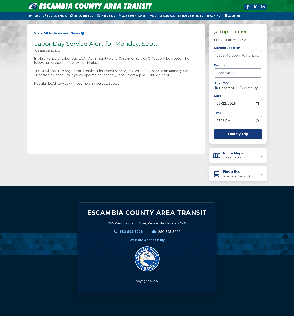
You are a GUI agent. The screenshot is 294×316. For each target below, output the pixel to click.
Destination (222, 65)
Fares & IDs (108, 15)
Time (217, 113)
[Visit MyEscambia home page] (147, 259)
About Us (234, 15)
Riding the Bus (83, 15)
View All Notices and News (57, 33)
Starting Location (227, 48)
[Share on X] (255, 7)
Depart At (226, 88)
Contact (216, 15)
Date (217, 96)
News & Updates (192, 15)
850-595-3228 (131, 232)
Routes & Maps (57, 15)
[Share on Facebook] (247, 7)
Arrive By (251, 88)
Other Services (165, 15)
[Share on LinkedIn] (263, 7)
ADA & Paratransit (134, 15)
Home (36, 15)
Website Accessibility (147, 240)
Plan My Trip (238, 134)
